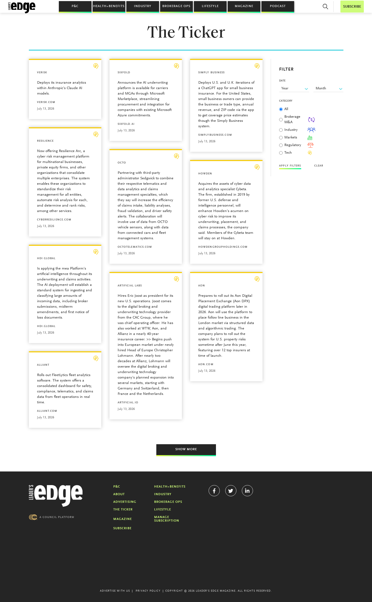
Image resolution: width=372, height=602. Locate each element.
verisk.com (46, 102)
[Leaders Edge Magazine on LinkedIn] (247, 490)
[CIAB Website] (51, 517)
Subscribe (122, 528)
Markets (290, 138)
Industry (142, 6)
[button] (325, 6)
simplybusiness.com (215, 135)
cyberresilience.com (54, 220)
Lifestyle (210, 6)
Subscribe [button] (352, 6)
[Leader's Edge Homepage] (56, 496)
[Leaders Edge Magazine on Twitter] (230, 490)
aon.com (206, 364)
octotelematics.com (135, 247)
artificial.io (128, 402)
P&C (75, 6)
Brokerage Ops (176, 6)
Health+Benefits (108, 6)
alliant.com (47, 411)
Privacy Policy (148, 591)
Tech (288, 153)
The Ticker (123, 509)
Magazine (244, 6)
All (286, 109)
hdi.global (46, 326)
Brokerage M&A (292, 119)
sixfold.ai (126, 124)
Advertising (124, 502)
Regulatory (292, 145)
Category (285, 101)
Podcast (278, 6)
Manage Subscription (166, 519)
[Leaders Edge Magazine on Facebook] (214, 490)
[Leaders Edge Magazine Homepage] (21, 7)
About (119, 494)
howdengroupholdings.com (223, 247)
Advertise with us (115, 591)
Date (282, 81)
